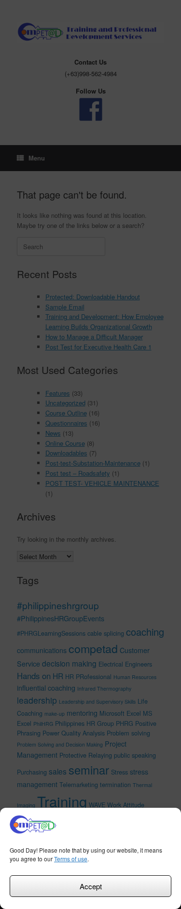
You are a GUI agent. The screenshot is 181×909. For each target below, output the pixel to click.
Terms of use (70, 859)
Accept (91, 886)
